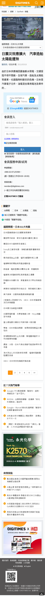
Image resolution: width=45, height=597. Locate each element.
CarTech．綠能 (22, 11)
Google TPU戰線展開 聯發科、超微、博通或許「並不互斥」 (24, 392)
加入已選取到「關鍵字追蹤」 (16, 215)
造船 (35, 210)
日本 (16, 210)
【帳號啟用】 (9, 157)
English (28, 566)
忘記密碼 (7, 139)
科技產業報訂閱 (23, 560)
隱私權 (39, 560)
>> (34, 373)
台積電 (7, 210)
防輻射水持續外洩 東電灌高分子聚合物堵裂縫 (22, 281)
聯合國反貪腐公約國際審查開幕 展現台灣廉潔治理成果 (23, 480)
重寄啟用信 (15, 139)
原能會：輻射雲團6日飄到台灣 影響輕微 (21, 269)
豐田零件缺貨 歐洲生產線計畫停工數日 (20, 238)
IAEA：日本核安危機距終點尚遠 (16, 361)
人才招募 (26, 563)
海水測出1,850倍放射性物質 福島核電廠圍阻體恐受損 (22, 354)
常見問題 (18, 563)
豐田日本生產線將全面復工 (14, 243)
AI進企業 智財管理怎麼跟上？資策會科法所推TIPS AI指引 (24, 488)
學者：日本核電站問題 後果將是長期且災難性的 (22, 329)
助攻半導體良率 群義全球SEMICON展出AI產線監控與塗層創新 (24, 496)
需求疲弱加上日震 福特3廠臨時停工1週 (20, 257)
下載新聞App (11, 570)
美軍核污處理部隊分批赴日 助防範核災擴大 (22, 288)
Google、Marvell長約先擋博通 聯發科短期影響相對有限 (24, 409)
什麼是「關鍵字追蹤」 (13, 220)
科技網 (4, 11)
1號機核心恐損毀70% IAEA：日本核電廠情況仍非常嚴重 (22, 301)
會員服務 (13, 560)
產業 (12, 11)
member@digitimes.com (14, 186)
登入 (22, 149)
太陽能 (25, 210)
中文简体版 (19, 566)
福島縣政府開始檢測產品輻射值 (16, 263)
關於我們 (5, 560)
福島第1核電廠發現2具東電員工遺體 (18, 274)
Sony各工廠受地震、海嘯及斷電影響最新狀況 (21, 250)
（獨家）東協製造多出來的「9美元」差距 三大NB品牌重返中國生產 (23, 425)
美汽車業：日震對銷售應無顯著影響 (18, 294)
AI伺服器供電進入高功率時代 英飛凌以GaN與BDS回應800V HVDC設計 (23, 505)
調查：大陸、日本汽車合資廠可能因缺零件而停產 (22, 345)
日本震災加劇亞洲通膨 (12, 308)
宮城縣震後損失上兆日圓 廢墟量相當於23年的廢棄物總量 (21, 337)
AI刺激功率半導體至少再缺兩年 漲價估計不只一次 (24, 417)
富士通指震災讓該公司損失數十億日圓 (19, 322)
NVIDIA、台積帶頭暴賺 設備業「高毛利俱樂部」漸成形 (23, 400)
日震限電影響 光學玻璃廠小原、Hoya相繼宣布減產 (21, 315)
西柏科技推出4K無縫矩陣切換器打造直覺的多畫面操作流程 (23, 513)
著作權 (33, 560)
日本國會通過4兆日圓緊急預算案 (17, 232)
